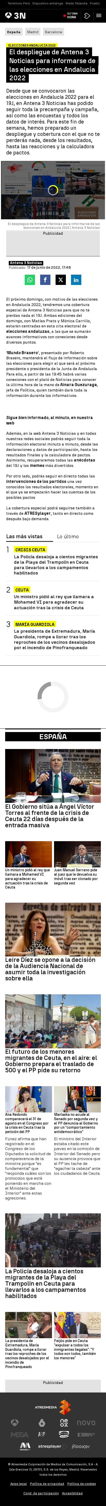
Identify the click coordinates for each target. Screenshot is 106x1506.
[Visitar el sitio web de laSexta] (42, 1423)
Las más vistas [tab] (24, 536)
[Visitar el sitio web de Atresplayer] (53, 1446)
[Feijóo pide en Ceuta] (77, 1325)
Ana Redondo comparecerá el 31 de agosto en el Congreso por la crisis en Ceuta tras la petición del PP (27, 1123)
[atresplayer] (87, 16)
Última (72, 15)
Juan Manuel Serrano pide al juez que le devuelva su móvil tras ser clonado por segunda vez (76, 876)
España (53, 736)
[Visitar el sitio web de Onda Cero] (64, 1435)
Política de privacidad (47, 1484)
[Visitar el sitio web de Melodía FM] (25, 1446)
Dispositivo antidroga (47, 3)
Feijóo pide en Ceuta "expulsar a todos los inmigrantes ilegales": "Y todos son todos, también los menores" (75, 1349)
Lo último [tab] (68, 536)
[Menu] (100, 15)
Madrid (32, 32)
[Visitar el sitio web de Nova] (86, 1423)
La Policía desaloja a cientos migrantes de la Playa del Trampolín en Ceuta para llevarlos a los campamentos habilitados (56, 565)
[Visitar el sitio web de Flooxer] (81, 1446)
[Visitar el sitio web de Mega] (20, 1435)
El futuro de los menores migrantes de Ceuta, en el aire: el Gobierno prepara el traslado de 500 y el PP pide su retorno (51, 1061)
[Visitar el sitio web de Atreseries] (42, 1435)
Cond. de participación (41, 1493)
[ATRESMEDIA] (53, 1407)
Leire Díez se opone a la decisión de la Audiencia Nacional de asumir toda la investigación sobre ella (50, 969)
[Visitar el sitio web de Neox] (64, 1423)
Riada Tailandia (76, 3)
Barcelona (53, 32)
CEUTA (22, 590)
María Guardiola (35, 624)
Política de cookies (81, 1484)
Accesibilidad (72, 1493)
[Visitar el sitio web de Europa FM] (86, 1435)
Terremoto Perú (19, 3)
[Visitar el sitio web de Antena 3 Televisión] (20, 1423)
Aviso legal (18, 1484)
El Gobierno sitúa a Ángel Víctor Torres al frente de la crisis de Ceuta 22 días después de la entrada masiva (49, 816)
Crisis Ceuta (30, 549)
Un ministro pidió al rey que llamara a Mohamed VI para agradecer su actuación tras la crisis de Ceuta (54, 602)
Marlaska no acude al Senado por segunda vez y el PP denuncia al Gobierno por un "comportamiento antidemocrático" (76, 1123)
